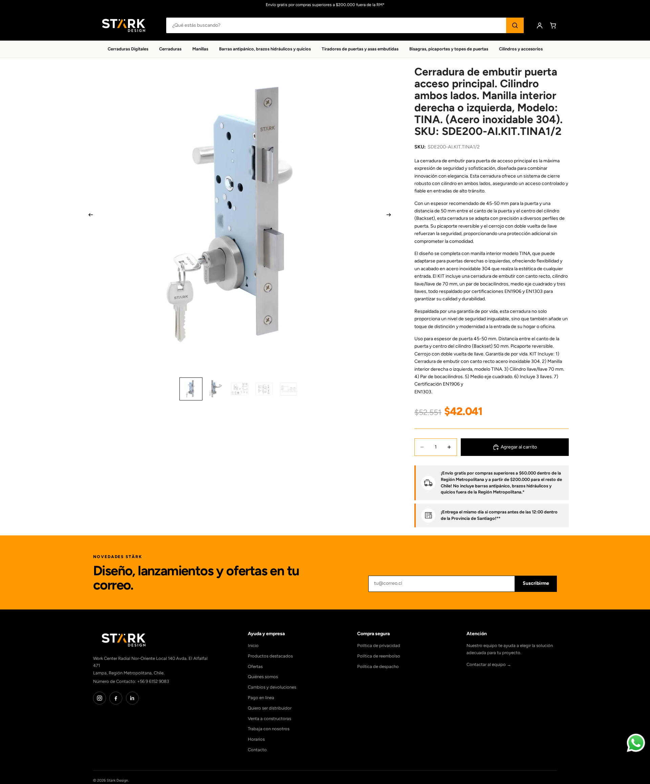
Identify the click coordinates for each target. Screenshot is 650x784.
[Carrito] (553, 25)
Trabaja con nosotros (268, 728)
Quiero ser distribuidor (269, 708)
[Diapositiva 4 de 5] (264, 389)
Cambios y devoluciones (272, 687)
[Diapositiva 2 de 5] (215, 389)
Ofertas (255, 666)
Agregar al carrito (519, 447)
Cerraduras (170, 48)
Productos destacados (270, 656)
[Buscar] (515, 25)
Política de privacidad (378, 645)
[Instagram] (99, 698)
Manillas (200, 48)
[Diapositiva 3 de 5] (240, 389)
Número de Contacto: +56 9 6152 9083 (131, 681)
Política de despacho (378, 666)
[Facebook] (115, 698)
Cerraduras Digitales (128, 48)
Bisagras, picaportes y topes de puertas (448, 48)
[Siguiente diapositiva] (390, 216)
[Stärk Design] (123, 25)
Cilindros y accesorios (521, 48)
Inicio (253, 645)
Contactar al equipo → (489, 664)
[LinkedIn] (132, 698)
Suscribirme (536, 583)
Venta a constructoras (269, 718)
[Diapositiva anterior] (88, 216)
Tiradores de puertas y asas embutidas (360, 48)
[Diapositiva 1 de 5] (191, 389)
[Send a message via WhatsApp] (636, 743)
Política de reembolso (378, 656)
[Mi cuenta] (539, 25)
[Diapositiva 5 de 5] (288, 389)
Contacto (257, 749)
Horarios (256, 739)
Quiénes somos (263, 676)
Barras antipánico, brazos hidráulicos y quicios (265, 48)
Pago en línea (261, 697)
